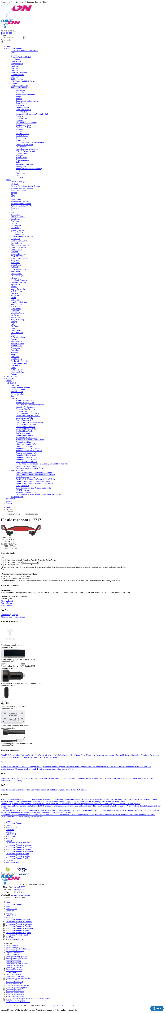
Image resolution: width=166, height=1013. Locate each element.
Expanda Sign (16, 265)
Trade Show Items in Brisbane (27, 466)
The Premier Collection (20, 361)
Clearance (14, 83)
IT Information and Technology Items (30, 142)
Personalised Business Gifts (26, 438)
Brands (8, 180)
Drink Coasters (16, 250)
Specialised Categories (24, 164)
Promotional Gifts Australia (26, 455)
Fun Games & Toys (23, 127)
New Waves (15, 317)
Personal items (21, 158)
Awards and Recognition (25, 94)
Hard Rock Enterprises (19, 280)
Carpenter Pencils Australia (26, 407)
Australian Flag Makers (20, 201)
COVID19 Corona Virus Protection (24, 51)
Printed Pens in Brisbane (25, 446)
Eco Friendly (21, 121)
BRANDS (20, 105)
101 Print (14, 184)
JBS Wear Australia (23, 433)
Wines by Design (17, 372)
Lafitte (13, 298)
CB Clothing (16, 228)
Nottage (14, 322)
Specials (9, 381)
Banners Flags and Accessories (27, 101)
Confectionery (16, 59)
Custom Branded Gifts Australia (28, 413)
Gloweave (15, 278)
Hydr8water (15, 284)
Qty (2, 569)
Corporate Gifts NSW (24, 411)
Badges (18, 96)
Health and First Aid (23, 125)
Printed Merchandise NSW (26, 444)
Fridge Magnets (17, 64)
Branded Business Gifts (25, 400)
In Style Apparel (17, 291)
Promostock (15, 348)
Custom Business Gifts (24, 418)
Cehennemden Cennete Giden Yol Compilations (34, 473)
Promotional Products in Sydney (18, 856)
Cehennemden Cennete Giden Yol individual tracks (35, 475)
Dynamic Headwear (18, 254)
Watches (23, 112)
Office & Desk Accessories (26, 151)
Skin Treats (15, 357)
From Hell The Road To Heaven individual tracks (35, 483)
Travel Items (20, 173)
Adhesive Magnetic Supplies (22, 188)
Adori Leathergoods (18, 190)
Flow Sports (15, 271)
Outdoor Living (22, 153)
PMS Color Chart (17, 394)
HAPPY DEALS (22, 134)
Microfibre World (17, 313)
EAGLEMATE (17, 256)
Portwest (14, 339)
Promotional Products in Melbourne (29, 448)
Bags (13, 53)
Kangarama (15, 295)
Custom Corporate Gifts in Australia (29, 422)
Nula (12, 324)
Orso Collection (17, 333)
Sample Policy (16, 396)
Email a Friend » (7, 603)
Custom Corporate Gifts (25, 420)
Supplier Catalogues (18, 182)
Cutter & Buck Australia (20, 241)
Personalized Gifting (23, 442)
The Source (15, 365)
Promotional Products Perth (26, 459)
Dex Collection (16, 243)
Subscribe (9, 501)
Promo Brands (16, 341)
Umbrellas (19, 177)
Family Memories (22, 486)
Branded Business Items (25, 403)
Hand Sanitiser (11, 376)
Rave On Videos (17, 497)
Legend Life (15, 300)
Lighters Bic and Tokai (24, 145)
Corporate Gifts (21, 118)
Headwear (15, 66)
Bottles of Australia (18, 217)
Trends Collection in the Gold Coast (29, 468)
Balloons (19, 99)
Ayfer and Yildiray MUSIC (21, 206)
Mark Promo (15, 311)
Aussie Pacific (16, 199)
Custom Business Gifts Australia (28, 416)
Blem (13, 212)
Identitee (14, 287)
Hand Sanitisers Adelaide (25, 431)
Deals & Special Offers (19, 86)
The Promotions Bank (19, 363)
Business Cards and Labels (21, 57)
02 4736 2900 (19, 887)
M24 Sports (15, 306)
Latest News (15, 385)
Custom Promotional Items (26, 424)
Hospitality (20, 140)
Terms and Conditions (14, 862)
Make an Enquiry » (8, 601)
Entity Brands (16, 260)
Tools (18, 171)
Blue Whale (15, 215)
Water (18, 175)
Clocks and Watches (23, 110)
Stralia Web (58, 1006)
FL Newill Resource (18, 269)
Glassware (20, 129)
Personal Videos (17, 392)
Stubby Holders (17, 79)
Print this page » (7, 605)
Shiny (13, 354)
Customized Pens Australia (26, 429)
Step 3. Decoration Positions (12, 565)
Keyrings (14, 68)
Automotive (20, 92)
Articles (14, 398)
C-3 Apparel (15, 221)
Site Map (9, 860)
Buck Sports (15, 219)
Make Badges (16, 309)
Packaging (20, 156)
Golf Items (20, 131)
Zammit (14, 374)
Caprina (14, 223)
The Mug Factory (17, 359)
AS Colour (15, 197)
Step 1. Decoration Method (11, 560)
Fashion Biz (15, 267)
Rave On (14, 352)
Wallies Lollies (16, 370)
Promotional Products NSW (26, 453)
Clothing (14, 55)
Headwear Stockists (18, 282)
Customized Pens (17, 75)
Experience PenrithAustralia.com (72, 1006)
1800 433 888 (6, 33)
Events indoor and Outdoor (26, 123)
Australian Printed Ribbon (21, 204)
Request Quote (6, 599)
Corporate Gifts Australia (25, 409)
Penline (13, 335)
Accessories (20, 90)
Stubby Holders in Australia (26, 462)
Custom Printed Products (25, 427)
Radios (18, 162)
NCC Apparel (16, 315)
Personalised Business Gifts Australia (30, 440)
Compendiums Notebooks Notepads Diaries (32, 114)
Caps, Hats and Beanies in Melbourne (30, 405)
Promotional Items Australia (26, 457)
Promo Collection (17, 344)
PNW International (18, 337)
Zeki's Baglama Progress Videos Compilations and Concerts (39, 494)
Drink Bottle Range (18, 247)
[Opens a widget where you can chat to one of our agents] (157, 1009)
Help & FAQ (11, 383)
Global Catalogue (17, 276)
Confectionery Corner (19, 234)
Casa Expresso (16, 225)
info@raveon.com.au (22, 895)
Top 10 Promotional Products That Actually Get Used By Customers (42, 464)
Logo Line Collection (19, 302)
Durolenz (14, 252)
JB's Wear (14, 293)
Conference (20, 116)
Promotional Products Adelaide (18, 843)
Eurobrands (15, 263)
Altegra (13, 195)
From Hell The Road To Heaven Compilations (33, 481)
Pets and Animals (22, 160)
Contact (9, 503)
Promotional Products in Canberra (19, 847)
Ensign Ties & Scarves (19, 258)
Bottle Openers (21, 103)
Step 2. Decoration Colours (11, 562)
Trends (13, 368)
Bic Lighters (15, 210)
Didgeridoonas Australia (20, 245)
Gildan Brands (16, 274)
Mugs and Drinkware (19, 72)
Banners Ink (15, 208)
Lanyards (14, 70)
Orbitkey (14, 328)
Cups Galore (15, 239)
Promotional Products (14, 48)
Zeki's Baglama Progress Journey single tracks (33, 488)
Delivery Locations (18, 389)
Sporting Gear (21, 166)
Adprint (14, 193)
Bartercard (10, 379)
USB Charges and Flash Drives (23, 81)
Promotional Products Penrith (17, 858)
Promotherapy (16, 350)
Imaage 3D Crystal (18, 289)
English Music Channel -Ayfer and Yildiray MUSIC (36, 479)
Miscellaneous (21, 147)
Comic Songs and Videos (25, 477)
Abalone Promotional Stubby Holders (25, 186)
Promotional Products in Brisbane (19, 845)
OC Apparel (15, 326)
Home (8, 46)
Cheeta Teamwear (18, 230)
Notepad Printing (17, 319)
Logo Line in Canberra (24, 435)
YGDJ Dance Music (23, 490)
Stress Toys (15, 77)
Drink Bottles (16, 61)
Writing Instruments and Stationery (29, 169)
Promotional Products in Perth (17, 854)
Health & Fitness (22, 136)
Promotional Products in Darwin (18, 849)
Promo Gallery (16, 346)
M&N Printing (16, 304)
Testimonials (10, 499)
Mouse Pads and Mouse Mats (27, 149)
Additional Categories (19, 88)
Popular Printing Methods (20, 387)
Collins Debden (17, 232)
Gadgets (15, 615)
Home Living (21, 138)
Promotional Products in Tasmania (29, 451)
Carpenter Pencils (22, 107)
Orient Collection (17, 330)
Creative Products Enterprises (22, 236)
